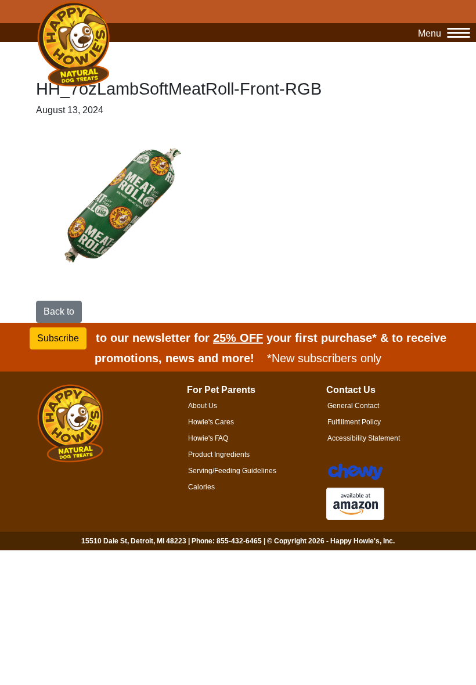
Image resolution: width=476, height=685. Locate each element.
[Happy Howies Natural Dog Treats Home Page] (73, 44)
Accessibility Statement (363, 438)
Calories (201, 487)
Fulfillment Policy (354, 422)
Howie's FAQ (208, 438)
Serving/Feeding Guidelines (232, 471)
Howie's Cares (211, 422)
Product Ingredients (219, 454)
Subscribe (58, 338)
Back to (59, 311)
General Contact (353, 406)
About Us (202, 406)
